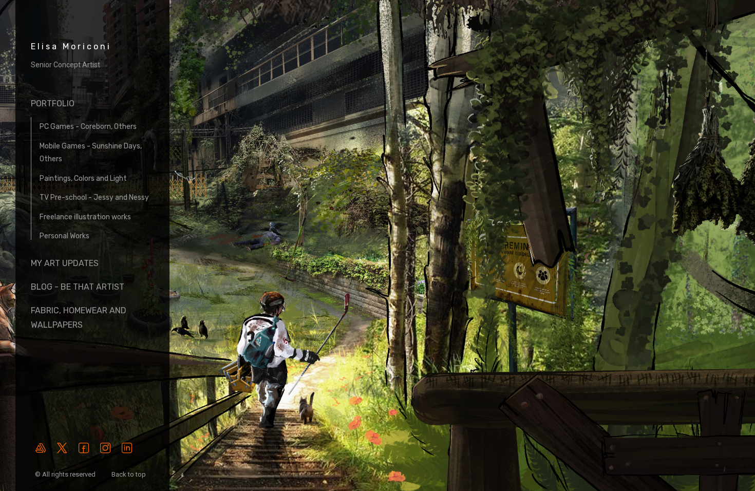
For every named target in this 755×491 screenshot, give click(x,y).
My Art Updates (65, 263)
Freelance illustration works (85, 217)
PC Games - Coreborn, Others (88, 126)
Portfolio (52, 103)
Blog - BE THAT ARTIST (77, 287)
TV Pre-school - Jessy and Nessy (94, 197)
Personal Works (64, 236)
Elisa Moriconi (71, 46)
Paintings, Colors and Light (83, 178)
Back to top (129, 474)
